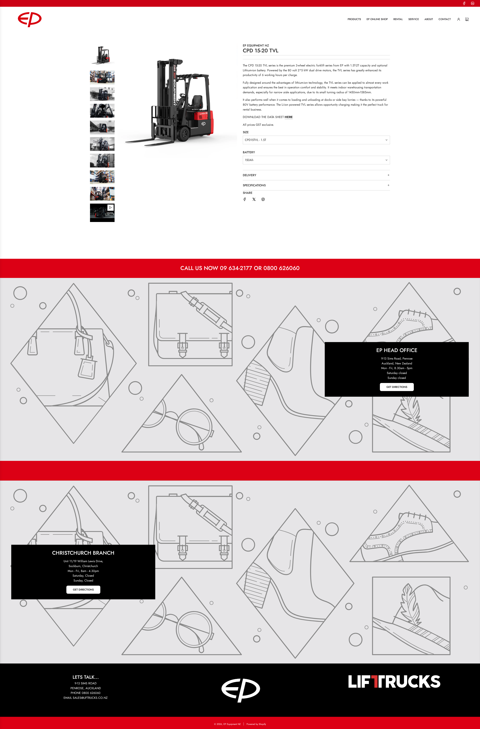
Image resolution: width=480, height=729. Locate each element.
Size (246, 132)
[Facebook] (464, 3)
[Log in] (458, 19)
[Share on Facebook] (245, 200)
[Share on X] (254, 200)
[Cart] (467, 19)
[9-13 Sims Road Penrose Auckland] (240, 369)
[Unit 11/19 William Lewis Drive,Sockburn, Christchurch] (240, 572)
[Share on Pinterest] (263, 200)
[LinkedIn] (472, 3)
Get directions (396, 387)
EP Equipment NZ (256, 45)
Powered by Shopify (256, 724)
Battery (249, 152)
